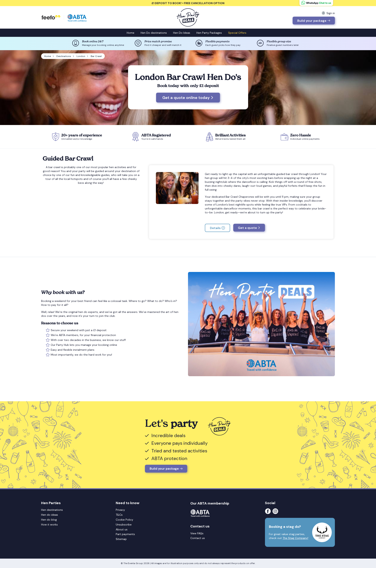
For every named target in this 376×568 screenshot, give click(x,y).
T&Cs (119, 514)
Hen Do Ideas (181, 32)
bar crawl (54, 167)
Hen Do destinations (154, 32)
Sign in (330, 13)
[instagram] (276, 511)
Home (130, 32)
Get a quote (247, 228)
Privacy (120, 510)
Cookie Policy (124, 519)
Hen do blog (49, 519)
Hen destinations (52, 510)
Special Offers (237, 32)
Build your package (311, 21)
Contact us (197, 538)
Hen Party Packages (209, 32)
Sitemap (121, 539)
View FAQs (196, 533)
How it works (49, 524)
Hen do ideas (49, 514)
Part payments (125, 534)
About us (121, 529)
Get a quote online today (186, 97)
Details (215, 228)
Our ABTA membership (209, 503)
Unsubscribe (124, 524)
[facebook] (268, 511)
